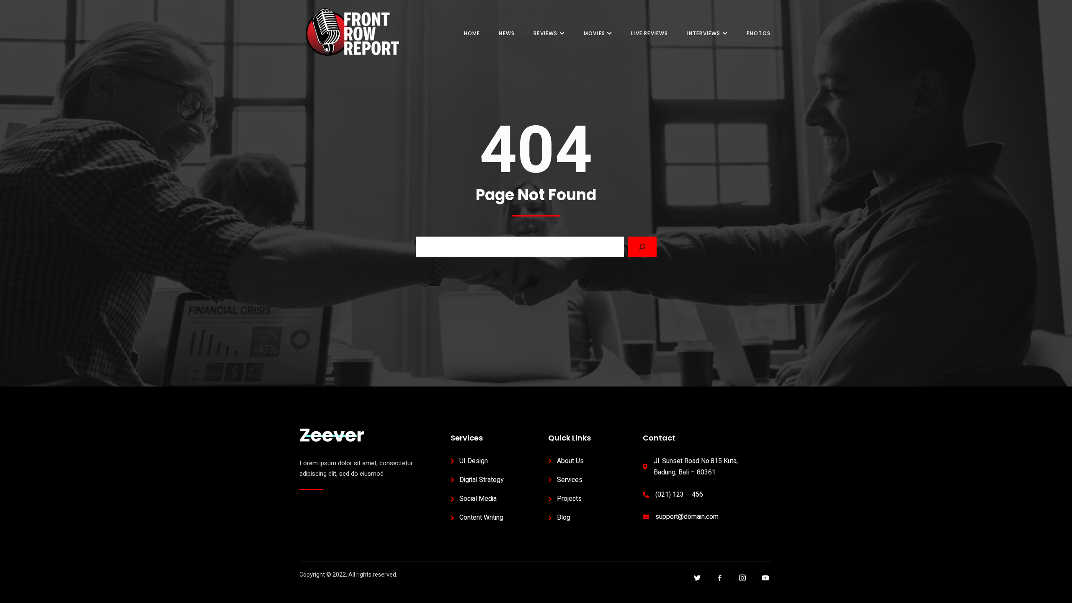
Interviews (704, 33)
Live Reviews (649, 33)
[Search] (642, 247)
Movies (594, 33)
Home (472, 33)
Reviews (545, 33)
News (507, 33)
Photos (758, 33)
